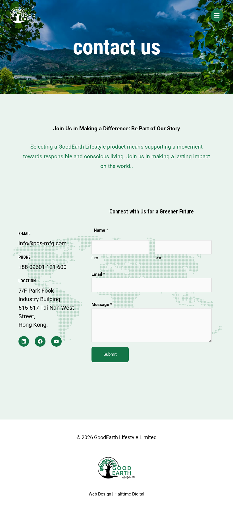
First (94, 258)
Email (98, 274)
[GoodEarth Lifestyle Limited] (24, 15)
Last (158, 258)
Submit (110, 354)
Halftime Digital (129, 494)
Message (101, 304)
